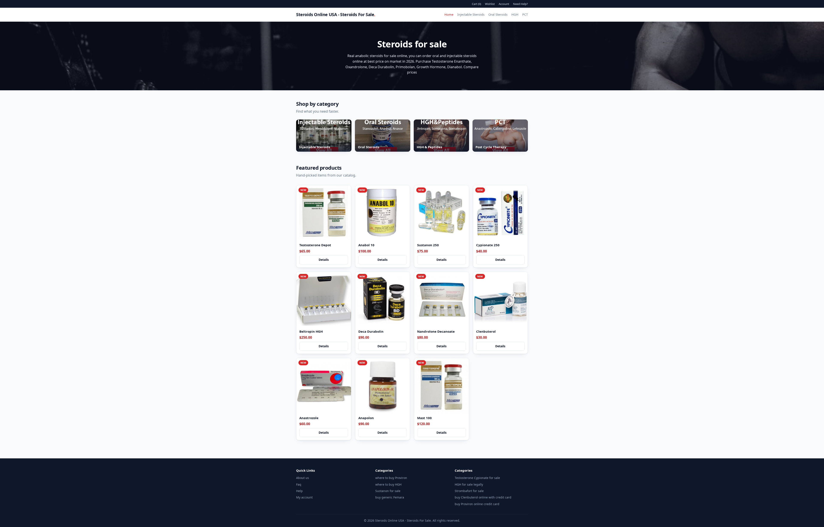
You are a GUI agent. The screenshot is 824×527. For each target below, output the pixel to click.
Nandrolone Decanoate (436, 331)
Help (299, 491)
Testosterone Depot (315, 245)
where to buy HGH (388, 484)
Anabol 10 (366, 245)
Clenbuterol (486, 331)
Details (324, 260)
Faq (298, 484)
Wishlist (490, 4)
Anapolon (366, 418)
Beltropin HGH (311, 331)
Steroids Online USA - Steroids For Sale (335, 14)
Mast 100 (424, 418)
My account (304, 497)
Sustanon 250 (428, 245)
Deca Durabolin (370, 331)
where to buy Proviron (391, 478)
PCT (525, 14)
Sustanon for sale (387, 491)
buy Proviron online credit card (477, 504)
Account (504, 4)
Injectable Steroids (471, 14)
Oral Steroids (497, 14)
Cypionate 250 (488, 245)
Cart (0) (476, 4)
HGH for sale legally (469, 484)
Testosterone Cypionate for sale (477, 478)
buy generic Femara (389, 497)
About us (302, 478)
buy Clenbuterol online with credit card (483, 497)
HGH (514, 14)
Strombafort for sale (469, 491)
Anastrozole (308, 418)
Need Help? (520, 4)
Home (448, 14)
